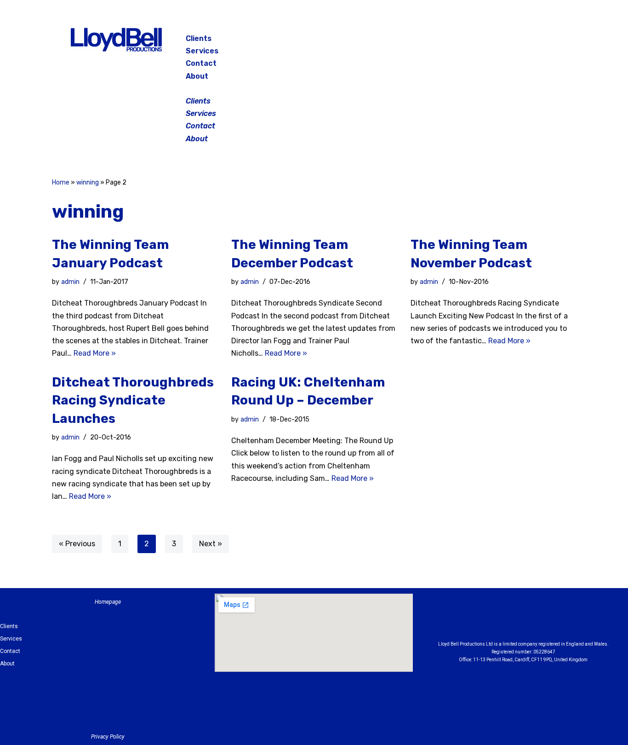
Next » (210, 543)
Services (202, 50)
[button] (315, 88)
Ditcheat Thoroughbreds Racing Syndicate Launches (133, 400)
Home (60, 182)
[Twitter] (531, 41)
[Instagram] (508, 41)
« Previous (77, 543)
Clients (198, 38)
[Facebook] (485, 41)
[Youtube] (573, 619)
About (197, 76)
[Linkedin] (548, 619)
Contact (201, 63)
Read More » (95, 353)
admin (70, 282)
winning (87, 182)
